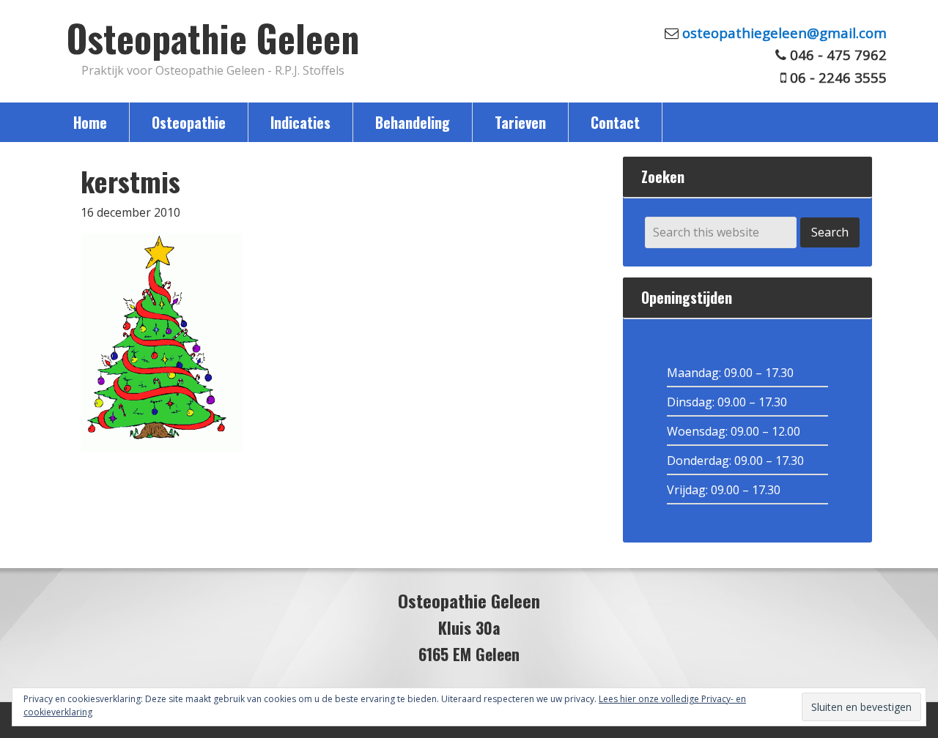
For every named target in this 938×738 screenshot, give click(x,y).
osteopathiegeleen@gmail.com (784, 32)
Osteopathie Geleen (213, 37)
